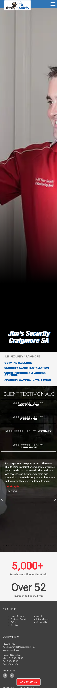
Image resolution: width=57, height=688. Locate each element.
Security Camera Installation (27, 381)
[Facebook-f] (5, 675)
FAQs (13, 622)
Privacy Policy (42, 619)
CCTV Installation (18, 363)
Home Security (17, 616)
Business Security (19, 619)
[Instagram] (12, 675)
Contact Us (41, 622)
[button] (2, 499)
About (39, 616)
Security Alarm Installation (26, 368)
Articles (14, 625)
